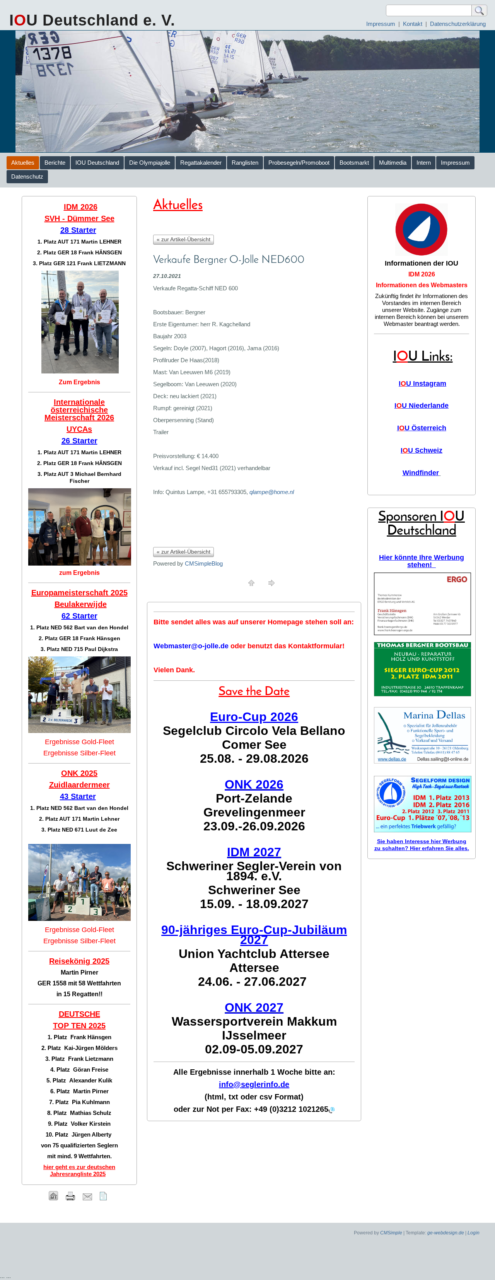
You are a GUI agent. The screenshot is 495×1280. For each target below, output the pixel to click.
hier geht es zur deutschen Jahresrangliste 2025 (79, 1170)
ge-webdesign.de (445, 1233)
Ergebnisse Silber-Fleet (79, 753)
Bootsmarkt (354, 162)
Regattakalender (201, 162)
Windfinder (421, 473)
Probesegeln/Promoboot (298, 162)
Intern (423, 162)
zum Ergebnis (79, 572)
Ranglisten (245, 162)
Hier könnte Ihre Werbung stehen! (421, 561)
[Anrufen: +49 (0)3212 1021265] (331, 1109)
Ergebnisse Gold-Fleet (79, 742)
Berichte (54, 162)
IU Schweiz (421, 450)
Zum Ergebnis (79, 382)
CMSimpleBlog (204, 563)
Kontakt (412, 23)
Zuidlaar (64, 785)
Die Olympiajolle (149, 162)
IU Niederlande (421, 405)
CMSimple (391, 1233)
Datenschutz (27, 176)
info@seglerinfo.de (254, 1084)
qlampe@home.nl (271, 492)
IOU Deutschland (97, 162)
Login (474, 1233)
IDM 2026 (421, 274)
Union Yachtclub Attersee (254, 954)
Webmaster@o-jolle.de (191, 646)
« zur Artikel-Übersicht (183, 239)
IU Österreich (421, 428)
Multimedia (392, 162)
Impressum (380, 23)
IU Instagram (422, 383)
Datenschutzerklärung (458, 23)
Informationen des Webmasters (422, 285)
